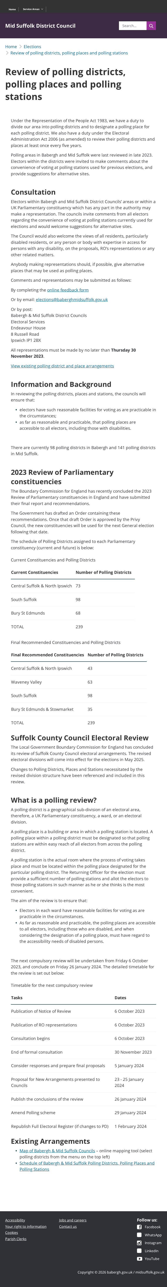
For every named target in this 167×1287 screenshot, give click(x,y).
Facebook (152, 1227)
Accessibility (15, 1220)
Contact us (68, 1226)
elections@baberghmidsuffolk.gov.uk (72, 299)
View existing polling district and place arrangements (62, 366)
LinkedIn (152, 1251)
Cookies (11, 1232)
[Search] (151, 25)
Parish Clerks (16, 1238)
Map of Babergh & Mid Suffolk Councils (57, 1151)
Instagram (153, 1243)
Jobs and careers (73, 1220)
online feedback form (68, 290)
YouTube (152, 1259)
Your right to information (26, 1226)
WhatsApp (153, 1235)
